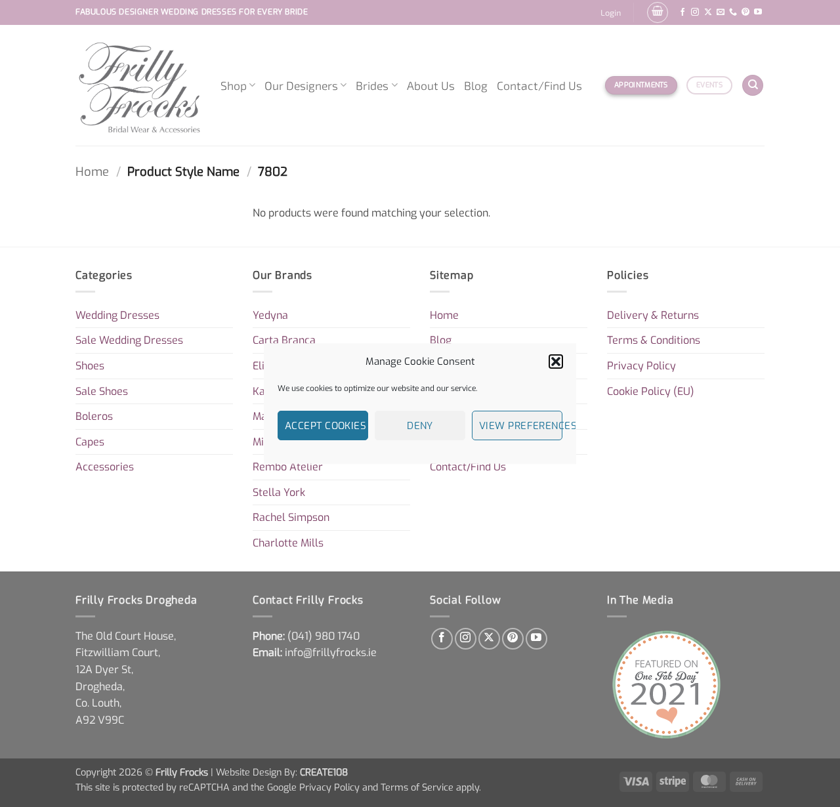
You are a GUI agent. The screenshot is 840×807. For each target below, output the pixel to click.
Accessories (104, 467)
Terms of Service (417, 787)
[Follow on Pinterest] (745, 12)
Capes (89, 442)
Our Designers (301, 85)
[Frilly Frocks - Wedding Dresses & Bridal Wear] (138, 85)
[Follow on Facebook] (682, 12)
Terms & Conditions (653, 340)
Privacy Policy (641, 366)
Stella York (279, 492)
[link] (323, 636)
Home (92, 172)
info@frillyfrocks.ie (331, 652)
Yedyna (270, 315)
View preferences (520, 425)
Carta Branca (284, 340)
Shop (233, 85)
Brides (372, 85)
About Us (431, 85)
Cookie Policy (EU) (650, 391)
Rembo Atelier (288, 467)
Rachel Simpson (291, 517)
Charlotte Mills (288, 543)
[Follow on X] (708, 12)
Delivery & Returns (653, 315)
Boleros (94, 416)
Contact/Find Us (539, 85)
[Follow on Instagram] (695, 12)
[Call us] (733, 12)
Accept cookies (325, 425)
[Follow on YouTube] (758, 12)
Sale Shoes (101, 391)
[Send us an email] (720, 12)
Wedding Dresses (117, 315)
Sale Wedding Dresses (129, 340)
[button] (555, 361)
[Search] (752, 85)
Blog (476, 85)
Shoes (89, 366)
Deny (420, 425)
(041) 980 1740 (323, 636)
